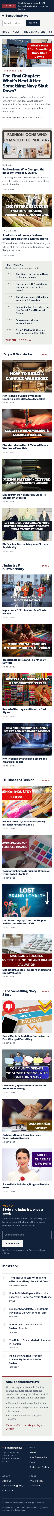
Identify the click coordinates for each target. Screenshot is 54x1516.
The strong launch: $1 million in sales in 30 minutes (32, 298)
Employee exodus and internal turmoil (28, 322)
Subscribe (12, 1243)
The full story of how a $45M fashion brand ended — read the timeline (33, 6)
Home (5, 32)
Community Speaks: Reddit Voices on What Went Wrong (24, 1087)
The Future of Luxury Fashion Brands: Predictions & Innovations (25, 237)
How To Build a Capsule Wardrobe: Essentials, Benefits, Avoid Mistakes (23, 397)
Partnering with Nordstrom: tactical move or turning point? (31, 287)
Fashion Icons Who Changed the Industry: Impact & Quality (23, 171)
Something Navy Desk (16, 117)
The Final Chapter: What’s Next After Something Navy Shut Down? (25, 83)
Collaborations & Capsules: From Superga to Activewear (21, 1137)
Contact (10, 1428)
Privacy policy (36, 1481)
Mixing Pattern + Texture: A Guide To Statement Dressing (24, 496)
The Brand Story (34, 32)
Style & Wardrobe (38, 1457)
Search (32, 23)
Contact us (8, 1490)
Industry (33, 1462)
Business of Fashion (39, 1467)
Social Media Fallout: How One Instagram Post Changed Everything (26, 1038)
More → (47, 355)
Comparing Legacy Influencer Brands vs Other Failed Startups (26, 872)
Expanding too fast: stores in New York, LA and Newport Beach (32, 310)
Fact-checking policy (29, 1425)
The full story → (18, 340)
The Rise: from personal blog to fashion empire (32, 275)
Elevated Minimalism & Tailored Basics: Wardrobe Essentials (25, 447)
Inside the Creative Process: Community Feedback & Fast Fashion (26, 1359)
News (16, 32)
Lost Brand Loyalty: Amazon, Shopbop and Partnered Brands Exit (24, 922)
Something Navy (16, 15)
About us (10, 1425)
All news (33, 1452)
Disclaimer (34, 1485)
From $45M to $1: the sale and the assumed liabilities (31, 332)
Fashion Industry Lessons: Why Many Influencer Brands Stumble (23, 823)
